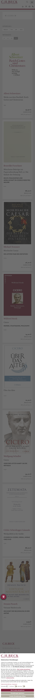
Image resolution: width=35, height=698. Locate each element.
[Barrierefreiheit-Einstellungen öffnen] (3, 596)
